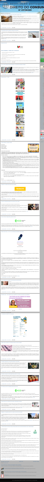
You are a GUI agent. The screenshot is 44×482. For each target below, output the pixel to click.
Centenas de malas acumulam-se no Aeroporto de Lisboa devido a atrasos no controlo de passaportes (15, 471)
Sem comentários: (9, 27)
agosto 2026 (42, 72)
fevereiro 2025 (42, 87)
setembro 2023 (42, 101)
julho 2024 (42, 93)
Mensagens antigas (36, 461)
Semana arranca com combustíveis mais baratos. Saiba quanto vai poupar (11, 401)
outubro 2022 (42, 110)
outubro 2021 (42, 120)
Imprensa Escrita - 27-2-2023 (5, 77)
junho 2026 (42, 74)
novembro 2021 (42, 119)
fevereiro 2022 (42, 117)
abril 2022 (42, 115)
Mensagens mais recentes (5, 461)
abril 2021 (42, 124)
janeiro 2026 (42, 78)
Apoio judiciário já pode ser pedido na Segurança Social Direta (9, 30)
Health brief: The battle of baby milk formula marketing (8, 184)
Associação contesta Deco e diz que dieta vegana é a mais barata (10, 361)
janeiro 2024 (42, 98)
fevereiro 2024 (42, 97)
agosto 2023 (42, 102)
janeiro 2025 (42, 88)
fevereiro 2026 (42, 77)
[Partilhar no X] (13, 27)
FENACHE (31, 420)
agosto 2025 (42, 82)
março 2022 (42, 116)
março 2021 (42, 125)
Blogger (36, 480)
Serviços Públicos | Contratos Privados (6, 142)
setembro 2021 (42, 121)
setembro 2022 (42, 111)
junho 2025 (42, 84)
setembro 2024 (42, 91)
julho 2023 (42, 103)
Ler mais (5, 38)
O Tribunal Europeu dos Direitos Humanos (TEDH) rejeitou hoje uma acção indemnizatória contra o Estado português (17, 426)
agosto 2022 (42, 112)
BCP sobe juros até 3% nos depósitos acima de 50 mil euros (9, 386)
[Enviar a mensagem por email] (12, 27)
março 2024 (42, 96)
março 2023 (42, 106)
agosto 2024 (42, 92)
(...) (3, 197)
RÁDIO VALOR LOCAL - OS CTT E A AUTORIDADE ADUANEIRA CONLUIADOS (12, 231)
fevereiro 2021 (42, 126)
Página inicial (21, 461)
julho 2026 (42, 73)
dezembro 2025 (42, 79)
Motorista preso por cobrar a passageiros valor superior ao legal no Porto (11, 14)
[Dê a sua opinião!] (12, 27)
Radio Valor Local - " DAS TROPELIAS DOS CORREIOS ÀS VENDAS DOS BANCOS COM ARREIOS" (15, 294)
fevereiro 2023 (42, 107)
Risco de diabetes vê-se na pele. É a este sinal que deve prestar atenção (11, 280)
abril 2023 (42, 105)
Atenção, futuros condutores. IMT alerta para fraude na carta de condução (11, 342)
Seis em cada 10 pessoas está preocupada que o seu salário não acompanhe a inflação (13, 64)
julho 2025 (42, 83)
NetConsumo (3, 3)
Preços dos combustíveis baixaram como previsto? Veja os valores (10, 201)
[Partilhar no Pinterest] (14, 27)
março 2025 (42, 86)
